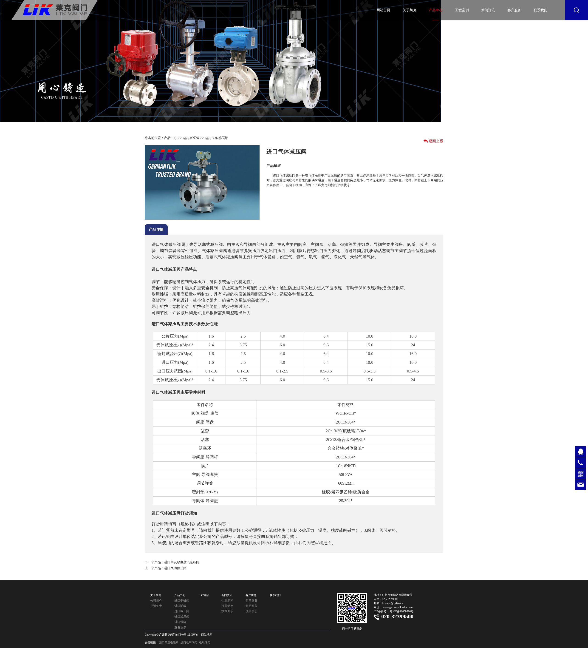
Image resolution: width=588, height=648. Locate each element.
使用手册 (251, 611)
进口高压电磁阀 (168, 642)
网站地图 (206, 634)
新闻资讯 (488, 10)
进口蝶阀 (180, 622)
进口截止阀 (181, 611)
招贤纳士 (156, 606)
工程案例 (462, 10)
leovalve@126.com (392, 603)
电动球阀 (204, 642)
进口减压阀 (191, 138)
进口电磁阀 (181, 600)
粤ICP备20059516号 (401, 611)
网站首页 (383, 10)
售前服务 (251, 600)
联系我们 (540, 10)
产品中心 (436, 10)
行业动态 (227, 606)
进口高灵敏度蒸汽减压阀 (181, 562)
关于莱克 (409, 10)
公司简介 (156, 600)
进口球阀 (180, 606)
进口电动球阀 (189, 642)
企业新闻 (227, 600)
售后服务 (251, 606)
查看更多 (180, 627)
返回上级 (436, 141)
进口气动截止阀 (175, 568)
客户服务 (514, 10)
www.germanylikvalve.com (398, 607)
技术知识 (227, 611)
